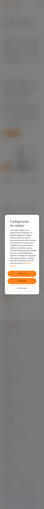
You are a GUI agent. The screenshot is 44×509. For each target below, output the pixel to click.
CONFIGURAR (22, 288)
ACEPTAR (22, 274)
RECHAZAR (22, 281)
